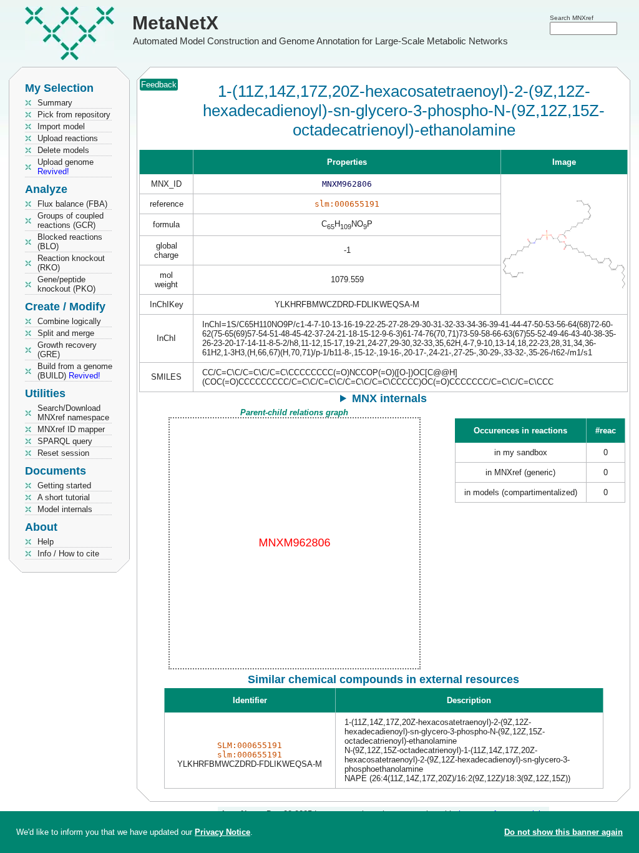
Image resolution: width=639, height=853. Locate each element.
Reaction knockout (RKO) (71, 263)
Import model (61, 126)
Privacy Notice (222, 832)
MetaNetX (175, 22)
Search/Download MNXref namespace (73, 412)
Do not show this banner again (563, 832)
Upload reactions (67, 138)
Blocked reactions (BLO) (69, 241)
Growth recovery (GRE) (67, 349)
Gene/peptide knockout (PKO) (66, 284)
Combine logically (69, 321)
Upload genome (65, 166)
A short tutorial (63, 497)
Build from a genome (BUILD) (74, 371)
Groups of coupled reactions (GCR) (70, 220)
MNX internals (389, 398)
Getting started (64, 485)
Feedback (159, 84)
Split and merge (65, 333)
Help (45, 541)
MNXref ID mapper (71, 429)
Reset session (63, 453)
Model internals (64, 509)
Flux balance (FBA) (72, 204)
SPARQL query (64, 441)
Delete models (63, 150)
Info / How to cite (68, 553)
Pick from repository (73, 114)
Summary (54, 102)
